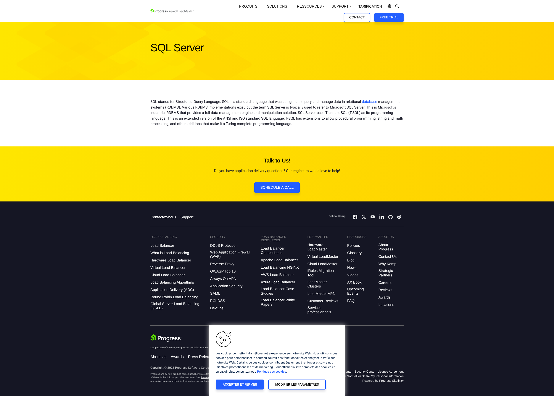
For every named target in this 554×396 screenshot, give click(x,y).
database (369, 102)
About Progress (385, 247)
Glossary (354, 253)
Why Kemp (387, 264)
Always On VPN (223, 279)
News (351, 268)
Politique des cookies (271, 371)
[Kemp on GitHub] (390, 217)
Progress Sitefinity (391, 380)
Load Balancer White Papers (278, 302)
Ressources (309, 6)
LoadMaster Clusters (317, 284)
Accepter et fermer (240, 384)
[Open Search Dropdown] (397, 6)
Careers (384, 283)
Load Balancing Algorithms (172, 282)
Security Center (365, 371)
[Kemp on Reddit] (399, 217)
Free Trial (389, 17)
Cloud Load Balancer (167, 275)
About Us (158, 357)
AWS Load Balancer (277, 275)
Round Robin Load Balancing (174, 297)
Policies (353, 245)
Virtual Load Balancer (167, 268)
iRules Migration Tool (320, 273)
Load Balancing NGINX (280, 267)
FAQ (350, 301)
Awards (384, 297)
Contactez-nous (163, 217)
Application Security (226, 286)
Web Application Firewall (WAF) (230, 254)
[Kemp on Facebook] (355, 217)
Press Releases (201, 357)
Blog (350, 260)
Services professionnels (319, 310)
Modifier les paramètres (297, 384)
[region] (277, 360)
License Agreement (391, 371)
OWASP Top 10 (223, 271)
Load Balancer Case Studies (277, 291)
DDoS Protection (224, 245)
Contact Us (387, 257)
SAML (215, 293)
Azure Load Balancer (278, 282)
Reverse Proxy (222, 264)
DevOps (216, 308)
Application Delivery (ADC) (172, 290)
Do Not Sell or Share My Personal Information (373, 376)
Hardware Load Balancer (170, 260)
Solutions (277, 6)
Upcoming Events (355, 291)
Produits (248, 6)
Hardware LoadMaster (317, 247)
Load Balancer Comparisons (273, 250)
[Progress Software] (166, 338)
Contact (357, 17)
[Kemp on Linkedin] (381, 217)
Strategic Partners (385, 273)
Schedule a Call (277, 187)
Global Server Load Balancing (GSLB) (174, 306)
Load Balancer (162, 245)
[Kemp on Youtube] (372, 217)
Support (340, 6)
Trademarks (207, 377)
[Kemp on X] (364, 217)
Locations (386, 305)
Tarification (370, 6)
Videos (352, 275)
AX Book (354, 282)
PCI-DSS (217, 301)
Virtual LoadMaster (322, 257)
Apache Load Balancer (279, 260)
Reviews (385, 290)
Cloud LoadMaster (322, 264)
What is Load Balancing (169, 253)
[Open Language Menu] (389, 6)
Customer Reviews (322, 301)
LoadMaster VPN (321, 294)
